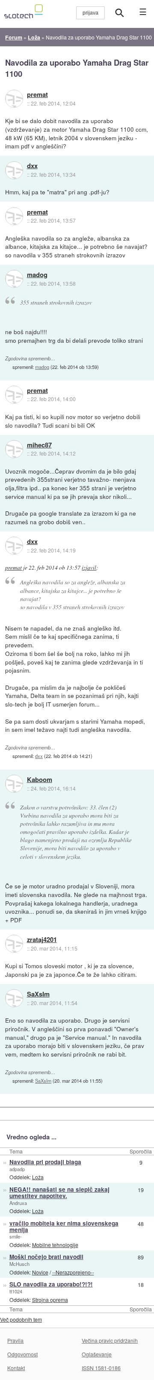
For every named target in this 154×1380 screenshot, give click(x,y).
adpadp (17, 1169)
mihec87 (39, 445)
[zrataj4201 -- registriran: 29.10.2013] (14, 944)
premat (37, 95)
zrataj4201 (42, 940)
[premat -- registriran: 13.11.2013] (14, 99)
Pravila (15, 1340)
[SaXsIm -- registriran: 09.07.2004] (14, 998)
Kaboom (39, 780)
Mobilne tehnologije (55, 1244)
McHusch (19, 1263)
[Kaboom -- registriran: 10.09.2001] (14, 784)
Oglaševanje (97, 1354)
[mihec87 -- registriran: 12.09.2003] (14, 449)
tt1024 (15, 1291)
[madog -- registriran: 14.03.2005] (14, 279)
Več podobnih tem (21, 1319)
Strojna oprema (50, 1299)
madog (37, 275)
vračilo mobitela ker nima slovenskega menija (63, 1226)
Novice (40, 1272)
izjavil (89, 567)
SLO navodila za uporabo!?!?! (51, 1284)
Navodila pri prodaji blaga (45, 1162)
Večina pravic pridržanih (110, 1340)
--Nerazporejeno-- (73, 1272)
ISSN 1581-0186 (101, 1367)
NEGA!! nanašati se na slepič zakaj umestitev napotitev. (59, 1192)
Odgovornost (22, 1354)
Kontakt (16, 1367)
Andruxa (18, 1202)
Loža (38, 1177)
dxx (32, 166)
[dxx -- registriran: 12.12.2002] (14, 170)
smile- (15, 1236)
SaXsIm (38, 994)
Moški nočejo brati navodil (46, 1257)
